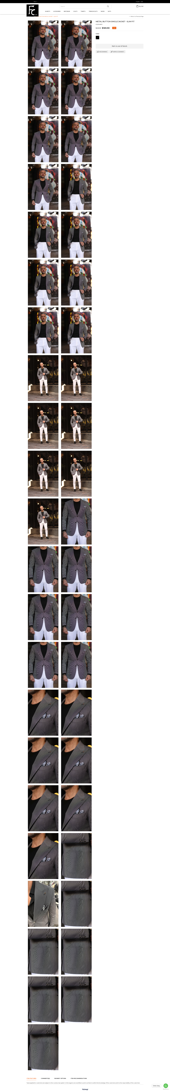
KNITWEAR (67, 11)
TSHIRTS (83, 11)
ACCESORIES (56, 11)
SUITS (109, 11)
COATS (75, 11)
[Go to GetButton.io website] (166, 1089)
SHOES (102, 11)
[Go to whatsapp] (166, 1086)
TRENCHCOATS (93, 11)
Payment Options (60, 1078)
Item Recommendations (79, 1078)
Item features (31, 1078)
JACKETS (47, 11)
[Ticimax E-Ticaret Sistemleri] (85, 1090)
